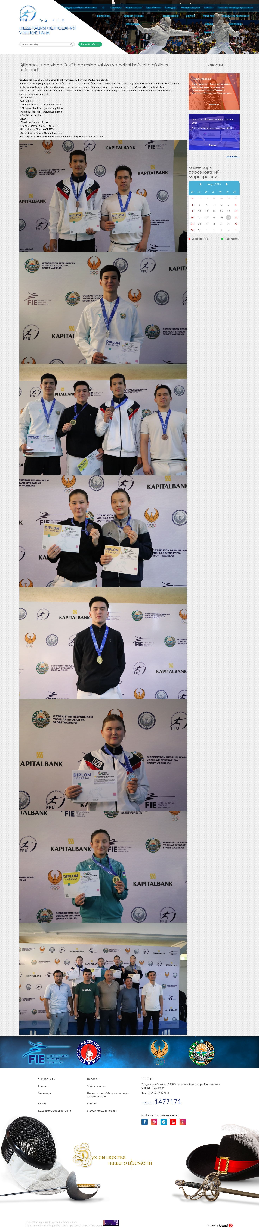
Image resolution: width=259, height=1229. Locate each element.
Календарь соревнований (171, 11)
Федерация (71, 7)
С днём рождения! (202, 78)
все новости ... (233, 156)
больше (213, 104)
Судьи (149, 7)
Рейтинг (157, 7)
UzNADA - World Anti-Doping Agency (209, 20)
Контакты (91, 7)
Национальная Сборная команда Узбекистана (134, 15)
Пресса (82, 7)
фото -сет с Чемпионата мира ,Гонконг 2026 (212, 121)
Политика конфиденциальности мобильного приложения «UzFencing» (235, 15)
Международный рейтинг (190, 11)
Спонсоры (115, 7)
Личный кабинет (90, 44)
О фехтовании (103, 11)
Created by (213, 1225)
